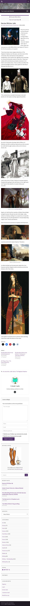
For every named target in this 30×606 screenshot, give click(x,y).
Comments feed (6, 592)
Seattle (4, 547)
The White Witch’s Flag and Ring (10, 503)
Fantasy (11, 25)
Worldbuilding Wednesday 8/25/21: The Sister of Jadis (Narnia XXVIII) (21, 354)
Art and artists (6, 371)
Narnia (14, 371)
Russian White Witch (16, 17)
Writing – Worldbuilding (7, 559)
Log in (3, 587)
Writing (4, 556)
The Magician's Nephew (21, 371)
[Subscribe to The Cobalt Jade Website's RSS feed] (1, 1)
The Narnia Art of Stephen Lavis (10, 499)
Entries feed (5, 589)
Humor (3, 539)
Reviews (4, 542)
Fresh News (5, 533)
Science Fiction (5, 545)
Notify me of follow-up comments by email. (15, 434)
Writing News (5, 561)
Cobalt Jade (5, 25)
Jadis (11, 371)
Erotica (3, 525)
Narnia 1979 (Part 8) (7, 483)
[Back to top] (27, 603)
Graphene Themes (11, 604)
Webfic (3, 553)
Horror (3, 536)
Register (4, 584)
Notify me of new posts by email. (12, 436)
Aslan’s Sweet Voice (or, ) (12, 488)
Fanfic (3, 528)
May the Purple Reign (14, 19)
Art (3, 522)
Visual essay (16, 25)
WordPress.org (5, 595)
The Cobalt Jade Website (7, 11)
